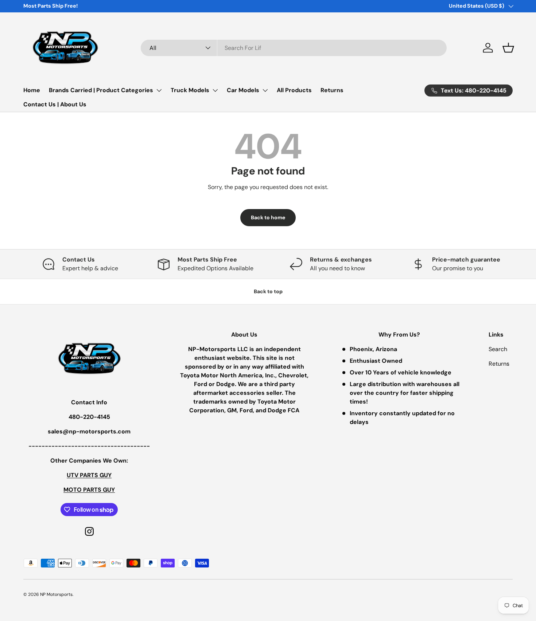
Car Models (243, 90)
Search (498, 349)
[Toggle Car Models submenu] (265, 90)
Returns (332, 90)
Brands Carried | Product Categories (101, 90)
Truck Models (190, 90)
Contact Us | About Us (54, 104)
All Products (294, 90)
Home (31, 90)
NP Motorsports (56, 594)
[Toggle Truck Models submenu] (215, 90)
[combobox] (294, 48)
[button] (508, 48)
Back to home (268, 217)
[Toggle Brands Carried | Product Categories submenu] (159, 90)
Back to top (268, 291)
